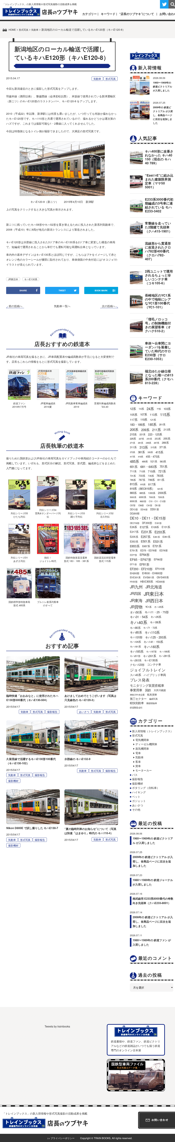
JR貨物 (136, 607)
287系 (156, 442)
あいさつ (84, 711)
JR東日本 (13, 279)
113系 (153, 414)
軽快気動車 (137, 703)
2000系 (162, 493)
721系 (162, 471)
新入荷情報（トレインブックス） (152, 731)
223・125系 (155, 434)
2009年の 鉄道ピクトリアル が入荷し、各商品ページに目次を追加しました (163, 115)
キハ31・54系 (139, 616)
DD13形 (134, 509)
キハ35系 (156, 617)
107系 (143, 414)
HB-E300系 (146, 581)
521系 (153, 461)
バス (135, 775)
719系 (151, 471)
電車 (138, 753)
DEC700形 (134, 523)
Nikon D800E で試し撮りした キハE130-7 (32, 828)
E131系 (166, 527)
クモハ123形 (137, 665)
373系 (132, 452)
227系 (141, 438)
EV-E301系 (135, 577)
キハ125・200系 (155, 637)
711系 (133, 471)
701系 (163, 466)
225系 (133, 438)
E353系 (134, 541)
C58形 (141, 505)
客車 (138, 762)
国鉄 (148, 690)
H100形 (133, 581)
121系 (153, 419)
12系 (133, 408)
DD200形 (134, 513)
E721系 (157, 546)
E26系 (133, 527)
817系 (152, 484)
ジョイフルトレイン (148, 670)
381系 (141, 452)
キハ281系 (164, 656)
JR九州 (136, 587)
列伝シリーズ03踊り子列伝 (76, 514)
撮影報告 (52, 711)
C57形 (133, 505)
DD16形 (143, 509)
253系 (158, 438)
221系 (142, 434)
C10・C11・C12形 (157, 501)
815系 (143, 484)
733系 (142, 475)
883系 (133, 493)
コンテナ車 (154, 664)
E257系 (145, 536)
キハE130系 (30, 279)
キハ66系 (135, 628)
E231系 (146, 531)
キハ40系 (138, 622)
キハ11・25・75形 (157, 612)
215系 (133, 434)
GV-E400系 (163, 577)
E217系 (134, 532)
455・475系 (152, 456)
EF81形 (144, 564)
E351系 (166, 536)
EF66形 (158, 559)
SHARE (23, 290)
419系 (140, 456)
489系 (145, 461)
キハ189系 (164, 651)
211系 (156, 429)
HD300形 (160, 581)
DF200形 (147, 523)
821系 (160, 488)
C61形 (149, 505)
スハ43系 (135, 675)
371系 (162, 447)
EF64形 (144, 554)
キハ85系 (136, 632)
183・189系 (137, 424)
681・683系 (148, 466)
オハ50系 (136, 612)
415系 (159, 452)
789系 (151, 480)
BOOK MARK (105, 290)
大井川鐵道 (160, 690)
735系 (151, 475)
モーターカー (143, 770)
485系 (134, 461)
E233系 (159, 531)
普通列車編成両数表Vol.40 (105, 404)
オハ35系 (158, 606)
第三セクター (138, 699)
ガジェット (139, 801)
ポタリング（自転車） (145, 788)
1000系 (151, 493)
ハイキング (139, 792)
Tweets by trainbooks (57, 1026)
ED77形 (133, 555)
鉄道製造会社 (136, 707)
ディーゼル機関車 (146, 744)
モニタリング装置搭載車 (147, 685)
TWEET (62, 290)
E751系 (134, 550)
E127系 (144, 527)
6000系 (142, 497)
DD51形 (154, 509)
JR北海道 (153, 587)
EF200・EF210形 (141, 569)
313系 (143, 447)
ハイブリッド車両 (155, 675)
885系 (142, 493)
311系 (133, 447)
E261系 (156, 536)
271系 (132, 442)
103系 (167, 409)
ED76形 (163, 550)
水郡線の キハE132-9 (77, 759)
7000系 (152, 497)
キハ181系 (135, 646)
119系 (143, 419)
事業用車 (136, 690)
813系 (134, 484)
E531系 (158, 541)
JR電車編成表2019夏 (48, 404)
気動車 (97, 78)
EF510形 (160, 568)
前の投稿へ (15, 306)
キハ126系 (135, 641)
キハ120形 (136, 637)
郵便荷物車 (151, 703)
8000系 (133, 501)
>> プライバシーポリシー (61, 1138)
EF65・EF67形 (140, 559)
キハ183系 (151, 646)
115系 (165, 414)
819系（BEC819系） (142, 488)
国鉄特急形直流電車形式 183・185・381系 (76, 559)
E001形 (158, 523)
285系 (148, 442)
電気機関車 (142, 740)
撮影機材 (13, 781)
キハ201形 (135, 656)
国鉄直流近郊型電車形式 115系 (105, 559)
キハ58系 (155, 622)
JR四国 (135, 593)
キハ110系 (152, 632)
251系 (149, 438)
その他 (136, 810)
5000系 (133, 497)
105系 (133, 414)
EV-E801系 (148, 577)
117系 (134, 419)
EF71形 (133, 564)
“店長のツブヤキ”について (136, 14)
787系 (142, 480)
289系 (165, 443)
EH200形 (134, 573)
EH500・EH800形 (152, 573)
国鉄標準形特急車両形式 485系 (19, 603)
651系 (134, 466)
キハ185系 (136, 651)
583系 (163, 461)
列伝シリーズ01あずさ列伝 (19, 559)
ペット (136, 797)
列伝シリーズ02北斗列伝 (104, 514)
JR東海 (136, 600)
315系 (154, 447)
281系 (140, 442)
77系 (159, 408)
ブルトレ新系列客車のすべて (48, 603)
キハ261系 (149, 656)
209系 (145, 429)
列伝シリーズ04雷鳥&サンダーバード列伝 (48, 513)
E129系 (155, 527)
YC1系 (148, 606)
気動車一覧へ (62, 306)
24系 (150, 408)
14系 (141, 408)
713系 (142, 471)
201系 (162, 424)
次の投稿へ (109, 306)
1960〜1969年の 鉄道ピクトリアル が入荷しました (162, 86)
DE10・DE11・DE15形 (148, 518)
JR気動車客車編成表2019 (76, 404)
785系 (133, 480)
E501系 (145, 541)
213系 (167, 429)
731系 (133, 475)
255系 (166, 438)
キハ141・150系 (153, 642)
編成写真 (153, 698)
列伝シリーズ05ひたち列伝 (19, 514)
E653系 (134, 546)
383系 (150, 452)
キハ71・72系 (150, 627)
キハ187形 (151, 651)
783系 (160, 476)
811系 (160, 480)
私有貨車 (152, 694)
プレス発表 (139, 679)
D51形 (157, 505)
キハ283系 (135, 660)
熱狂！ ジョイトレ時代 (47, 559)
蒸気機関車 (142, 748)
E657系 (146, 546)
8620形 (143, 501)
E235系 (134, 536)
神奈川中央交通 (137, 694)
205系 (134, 429)
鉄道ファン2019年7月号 (19, 404)
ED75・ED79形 (148, 550)
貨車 (138, 766)
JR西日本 (154, 600)
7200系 (161, 497)
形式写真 (110, 78)
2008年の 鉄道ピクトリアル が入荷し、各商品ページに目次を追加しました (153, 921)
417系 (132, 456)
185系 (152, 424)
